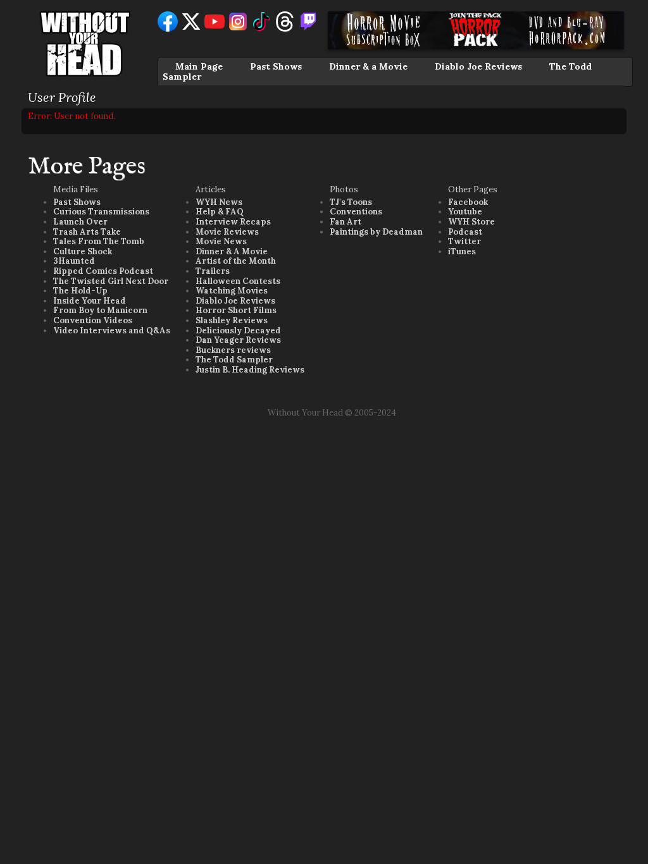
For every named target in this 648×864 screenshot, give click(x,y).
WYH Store (471, 221)
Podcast (465, 231)
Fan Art (345, 221)
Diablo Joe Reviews (478, 66)
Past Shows (276, 66)
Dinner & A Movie (232, 251)
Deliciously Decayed (238, 330)
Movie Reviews (227, 231)
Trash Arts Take (87, 231)
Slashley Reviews (232, 320)
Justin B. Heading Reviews (250, 369)
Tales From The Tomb (98, 241)
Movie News (221, 241)
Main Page (199, 66)
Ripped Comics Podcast (103, 271)
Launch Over (80, 221)
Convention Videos (92, 320)
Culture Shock (82, 251)
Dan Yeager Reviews (238, 340)
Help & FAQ (220, 211)
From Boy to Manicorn (100, 310)
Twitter (464, 241)
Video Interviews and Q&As (111, 330)
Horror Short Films (236, 310)
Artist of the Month (236, 261)
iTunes (462, 251)
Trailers (213, 271)
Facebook (468, 202)
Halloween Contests (238, 281)
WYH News (219, 202)
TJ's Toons (351, 202)
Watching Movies (232, 290)
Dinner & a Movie (368, 66)
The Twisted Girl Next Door (110, 281)
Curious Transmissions (101, 211)
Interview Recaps (233, 221)
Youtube (465, 211)
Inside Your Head (89, 300)
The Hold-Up (80, 290)
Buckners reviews (233, 350)
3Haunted (74, 261)
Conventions (356, 211)
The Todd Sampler (234, 359)
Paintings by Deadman (376, 231)
